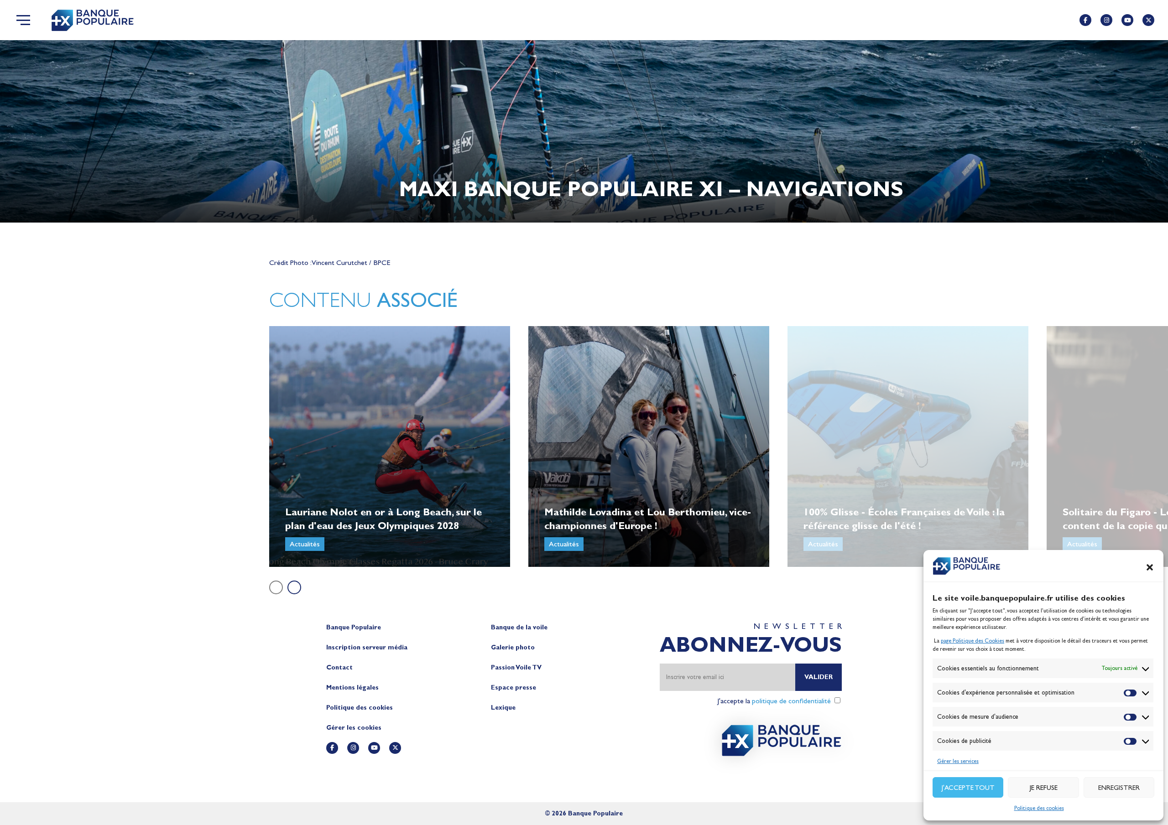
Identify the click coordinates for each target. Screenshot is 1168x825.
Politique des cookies (1039, 808)
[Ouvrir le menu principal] (23, 20)
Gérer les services (958, 761)
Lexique (503, 707)
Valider (818, 677)
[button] (1149, 567)
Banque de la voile (519, 627)
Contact (339, 667)
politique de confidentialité (791, 700)
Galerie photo (513, 647)
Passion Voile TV (516, 667)
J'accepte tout (968, 787)
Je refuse (1044, 787)
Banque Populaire (353, 627)
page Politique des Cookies (972, 641)
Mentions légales (352, 687)
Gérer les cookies (353, 728)
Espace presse (513, 687)
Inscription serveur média (366, 647)
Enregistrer (1119, 787)
